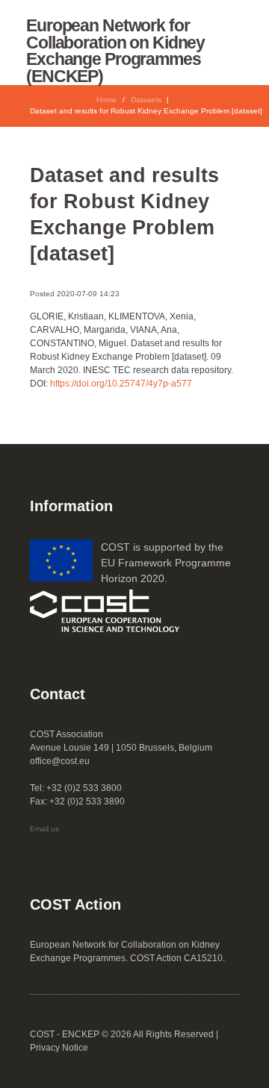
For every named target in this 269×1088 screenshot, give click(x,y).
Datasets (146, 100)
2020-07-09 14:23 (88, 294)
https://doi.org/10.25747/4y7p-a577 (121, 383)
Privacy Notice (59, 1047)
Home (106, 100)
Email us (44, 829)
